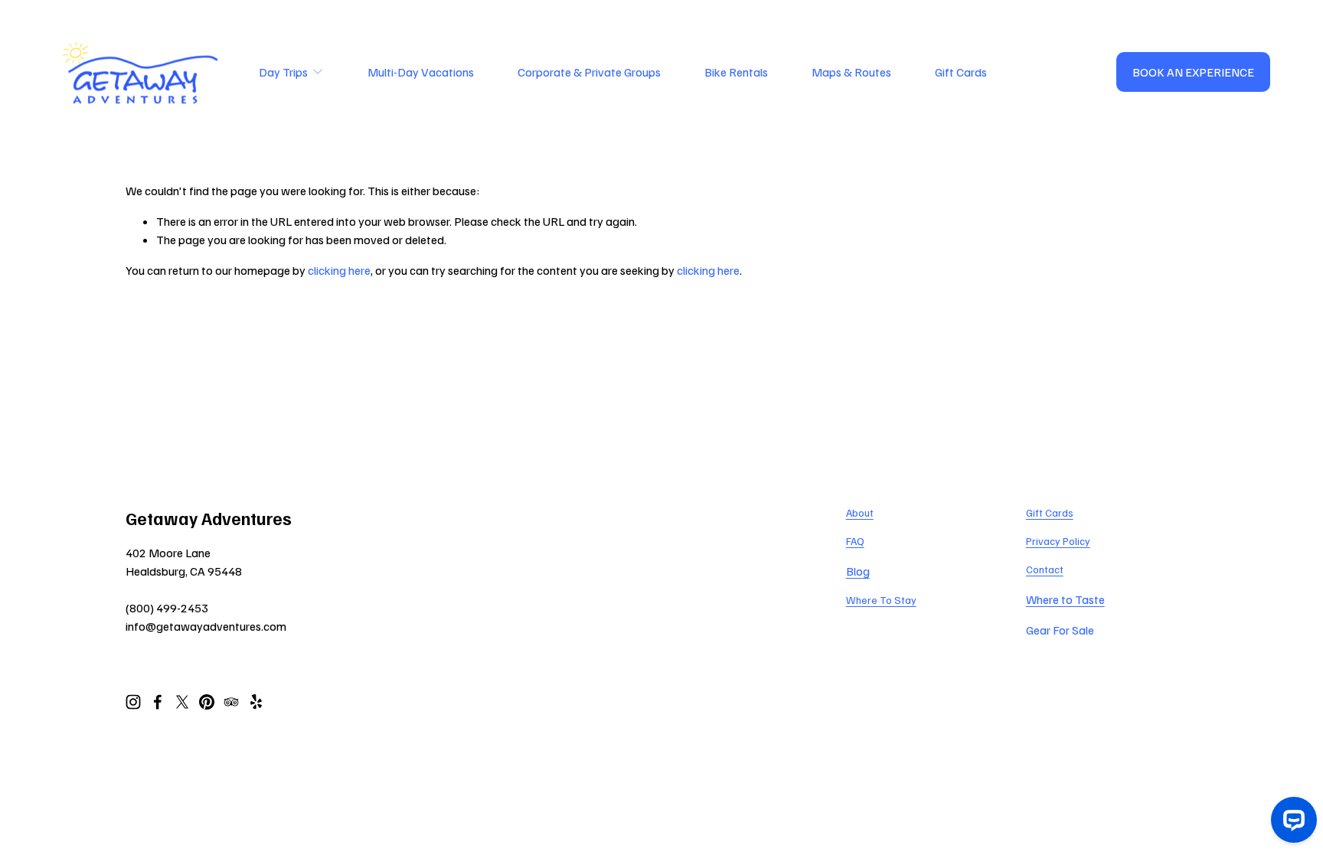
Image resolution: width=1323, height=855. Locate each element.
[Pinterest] (206, 702)
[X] (182, 702)
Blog (858, 571)
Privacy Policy (1058, 540)
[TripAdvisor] (231, 702)
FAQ (855, 540)
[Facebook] (157, 702)
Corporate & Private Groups (589, 72)
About (860, 512)
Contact (1044, 569)
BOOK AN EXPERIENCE (1193, 72)
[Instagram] (133, 702)
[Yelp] (255, 702)
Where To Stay (881, 599)
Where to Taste (1065, 599)
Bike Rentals (736, 72)
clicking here (339, 270)
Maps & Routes (851, 72)
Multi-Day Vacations (421, 72)
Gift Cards (961, 72)
